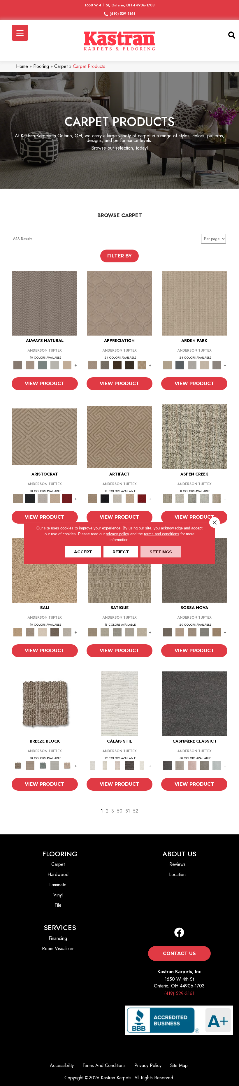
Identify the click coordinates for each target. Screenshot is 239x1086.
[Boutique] (67, 364)
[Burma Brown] (129, 765)
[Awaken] (105, 765)
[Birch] (42, 631)
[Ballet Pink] (192, 765)
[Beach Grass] (180, 631)
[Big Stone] (30, 631)
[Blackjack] (30, 498)
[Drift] (204, 364)
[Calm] (142, 765)
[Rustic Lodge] (217, 498)
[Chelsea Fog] (204, 631)
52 (135, 811)
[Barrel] (44, 303)
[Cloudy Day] (192, 364)
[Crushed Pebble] (129, 631)
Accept (83, 552)
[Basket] (30, 364)
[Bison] (117, 364)
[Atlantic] (180, 765)
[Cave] (55, 631)
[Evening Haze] (217, 364)
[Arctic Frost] (105, 364)
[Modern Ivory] (180, 498)
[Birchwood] (44, 436)
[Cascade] (42, 498)
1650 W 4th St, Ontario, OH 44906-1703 (119, 5)
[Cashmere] (55, 498)
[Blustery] (55, 364)
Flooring (41, 66)
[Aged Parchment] (119, 570)
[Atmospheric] (119, 703)
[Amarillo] (119, 303)
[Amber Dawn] (44, 570)
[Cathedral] (117, 631)
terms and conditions (161, 534)
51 (127, 811)
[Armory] (194, 703)
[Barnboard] (204, 765)
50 (119, 811)
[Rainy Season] (204, 498)
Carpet (61, 66)
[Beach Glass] (217, 765)
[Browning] (129, 364)
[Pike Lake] (192, 498)
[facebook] (179, 933)
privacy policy (117, 534)
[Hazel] (217, 631)
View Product (44, 383)
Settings (161, 552)
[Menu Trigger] (20, 33)
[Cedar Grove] (194, 436)
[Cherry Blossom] (67, 498)
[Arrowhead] (194, 570)
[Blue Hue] (180, 364)
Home (22, 66)
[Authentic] (194, 303)
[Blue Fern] (42, 364)
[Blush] (117, 765)
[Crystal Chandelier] (142, 631)
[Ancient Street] (105, 631)
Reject (121, 552)
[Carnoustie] (142, 364)
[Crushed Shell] (67, 631)
